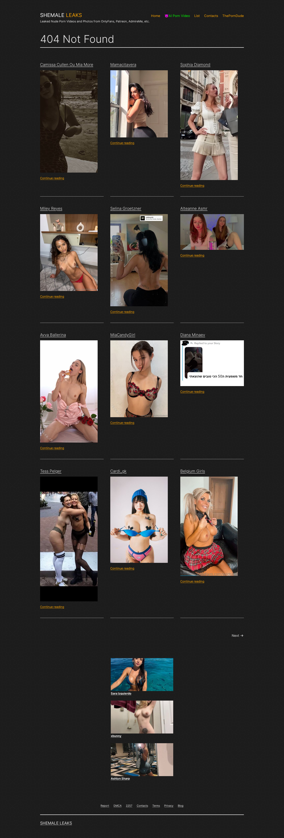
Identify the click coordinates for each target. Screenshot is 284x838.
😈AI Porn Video (177, 16)
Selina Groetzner (125, 208)
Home (155, 16)
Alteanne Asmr (193, 208)
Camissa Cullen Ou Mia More (66, 64)
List (197, 16)
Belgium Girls (192, 471)
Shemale (61, 15)
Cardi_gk (118, 471)
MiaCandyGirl (122, 334)
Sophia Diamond (195, 64)
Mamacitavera (123, 64)
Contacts (211, 16)
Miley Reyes (51, 208)
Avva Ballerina (53, 334)
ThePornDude (233, 16)
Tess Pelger (50, 471)
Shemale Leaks (56, 823)
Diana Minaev (192, 334)
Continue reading (52, 178)
